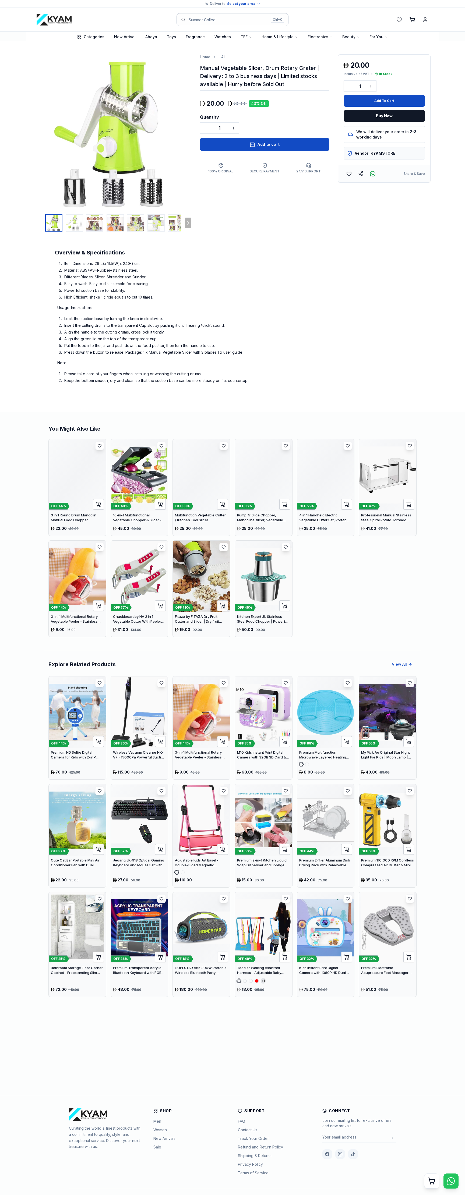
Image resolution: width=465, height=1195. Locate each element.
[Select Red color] (257, 981)
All (223, 57)
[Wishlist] (399, 19)
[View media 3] (94, 223)
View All (399, 664)
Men (157, 1121)
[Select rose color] (301, 764)
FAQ (241, 1121)
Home (205, 57)
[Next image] (186, 133)
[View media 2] (74, 223)
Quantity (209, 117)
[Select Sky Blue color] (307, 764)
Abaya (151, 36)
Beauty (348, 36)
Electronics (318, 36)
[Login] (425, 19)
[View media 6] (156, 223)
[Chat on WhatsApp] (451, 1181)
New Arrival (125, 36)
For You (376, 36)
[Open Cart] (431, 1181)
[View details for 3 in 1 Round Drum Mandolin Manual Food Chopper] (77, 487)
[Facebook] (327, 1154)
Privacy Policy (250, 1164)
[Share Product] (360, 173)
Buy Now (384, 116)
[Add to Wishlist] (349, 173)
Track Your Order (253, 1138)
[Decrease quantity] (205, 128)
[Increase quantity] (233, 128)
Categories (94, 36)
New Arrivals (164, 1138)
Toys (171, 36)
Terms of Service (253, 1173)
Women (160, 1129)
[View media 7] (176, 223)
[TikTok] (353, 1154)
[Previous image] (40, 133)
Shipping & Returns (255, 1155)
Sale (157, 1147)
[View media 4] (115, 223)
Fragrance (195, 36)
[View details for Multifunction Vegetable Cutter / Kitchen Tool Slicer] (201, 487)
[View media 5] (135, 223)
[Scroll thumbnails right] (188, 223)
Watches (222, 36)
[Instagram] (340, 1154)
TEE (244, 36)
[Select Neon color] (251, 981)
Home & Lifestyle (278, 36)
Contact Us (247, 1129)
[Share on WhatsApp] (372, 173)
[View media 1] (53, 223)
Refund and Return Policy (260, 1147)
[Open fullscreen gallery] (183, 62)
